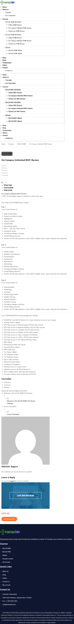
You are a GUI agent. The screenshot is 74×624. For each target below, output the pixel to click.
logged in (13, 481)
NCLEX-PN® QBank (15, 53)
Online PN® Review (15, 38)
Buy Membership (9, 519)
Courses (5, 19)
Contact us (8, 70)
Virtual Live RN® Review (16, 31)
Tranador (8, 12)
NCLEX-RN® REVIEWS (13, 22)
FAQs (4, 60)
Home (4, 7)
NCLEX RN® (21, 144)
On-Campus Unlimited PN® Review (19, 41)
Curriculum (8, 187)
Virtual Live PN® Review (16, 44)
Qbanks (7, 47)
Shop (4, 58)
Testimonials (6, 63)
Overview (8, 185)
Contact (5, 68)
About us (5, 9)
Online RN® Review (15, 25)
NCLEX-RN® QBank (15, 50)
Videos (4, 65)
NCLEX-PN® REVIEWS (13, 35)
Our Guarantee (10, 15)
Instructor (8, 190)
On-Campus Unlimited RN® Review (19, 28)
